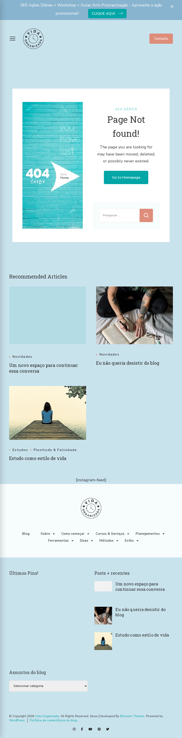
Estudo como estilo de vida (37, 458)
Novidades (22, 356)
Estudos (20, 450)
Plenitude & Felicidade (55, 450)
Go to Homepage (126, 177)
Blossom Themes (132, 716)
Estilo (129, 540)
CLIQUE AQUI (103, 13)
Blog (26, 533)
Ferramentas (58, 540)
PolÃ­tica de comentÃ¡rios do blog (53, 720)
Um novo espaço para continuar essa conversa (140, 586)
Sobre (45, 533)
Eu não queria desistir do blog (127, 363)
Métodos (106, 540)
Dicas (84, 540)
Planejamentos (148, 533)
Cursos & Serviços (110, 533)
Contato (161, 38)
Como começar (73, 533)
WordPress (17, 720)
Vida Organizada (47, 716)
